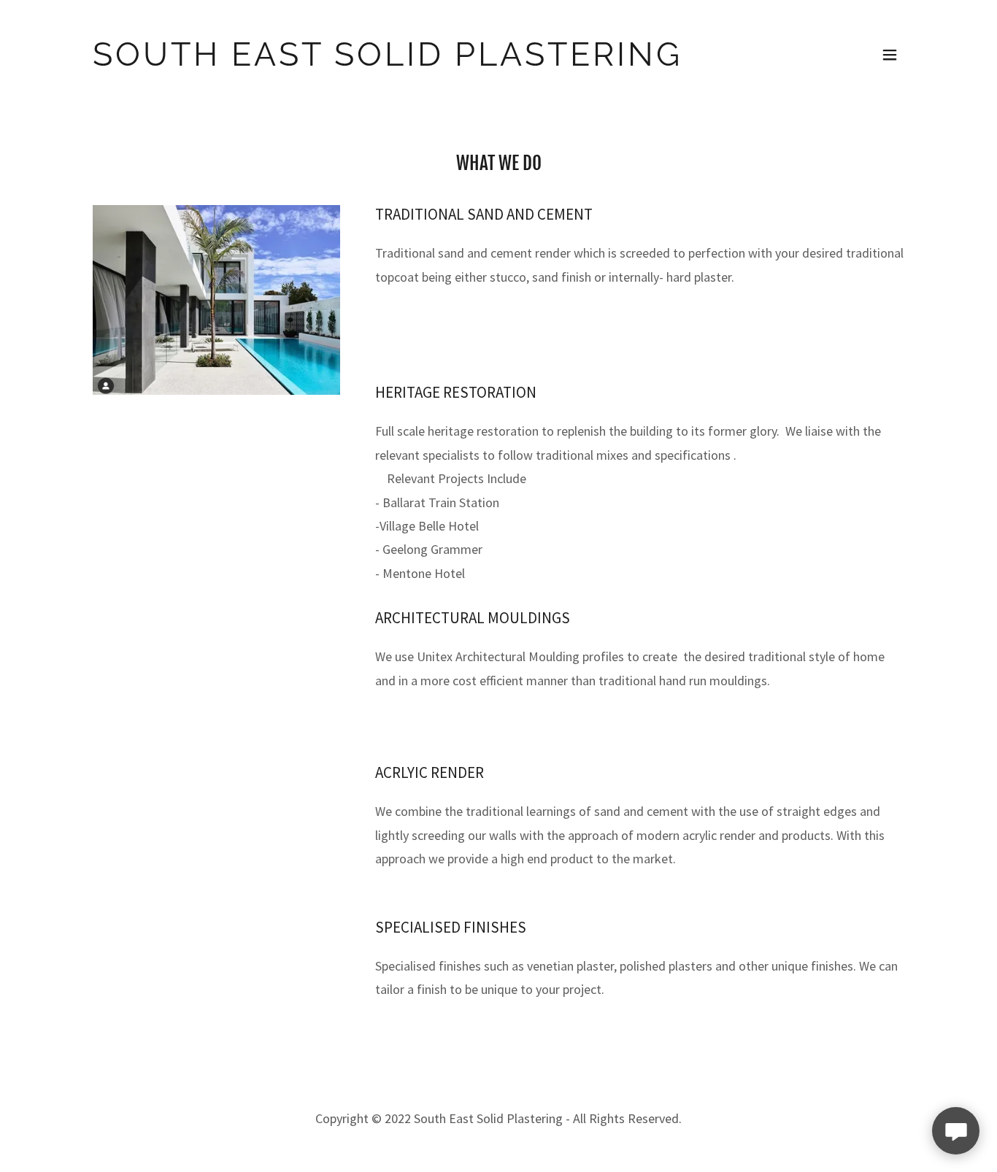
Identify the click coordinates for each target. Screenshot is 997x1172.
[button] (889, 54)
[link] (397, 55)
